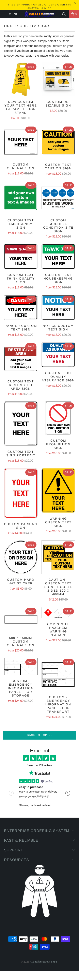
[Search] (64, 14)
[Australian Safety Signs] (39, 14)
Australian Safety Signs (44, 961)
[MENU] (2, 14)
